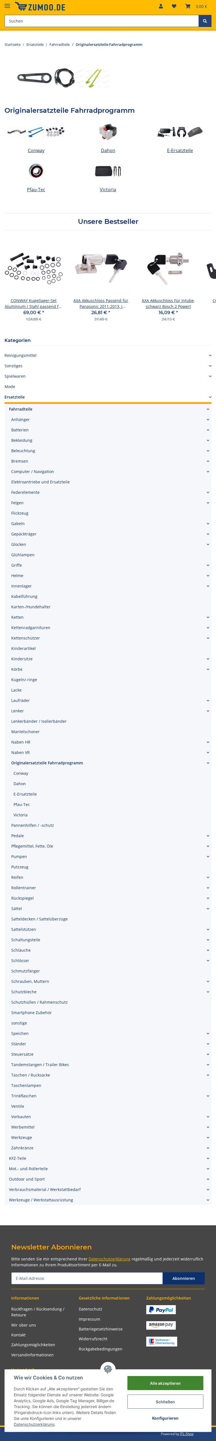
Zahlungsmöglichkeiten (33, 1344)
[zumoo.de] (40, 6)
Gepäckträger (24, 534)
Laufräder (20, 700)
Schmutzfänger (25, 971)
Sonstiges (13, 365)
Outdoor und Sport (27, 1179)
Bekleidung (21, 440)
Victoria (108, 189)
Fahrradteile (20, 409)
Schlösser (20, 960)
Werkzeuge (21, 1137)
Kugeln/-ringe (24, 679)
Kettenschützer (25, 638)
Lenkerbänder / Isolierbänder (39, 721)
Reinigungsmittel (20, 355)
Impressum (89, 1319)
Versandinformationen (32, 1354)
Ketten (17, 617)
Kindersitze (22, 658)
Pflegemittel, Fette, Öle (32, 846)
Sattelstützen (23, 929)
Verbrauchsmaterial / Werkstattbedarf (45, 1189)
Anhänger (20, 419)
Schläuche (21, 950)
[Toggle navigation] (7, 3)
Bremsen (19, 461)
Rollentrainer (23, 887)
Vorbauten (21, 1116)
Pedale (17, 835)
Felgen (17, 502)
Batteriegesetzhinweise (101, 1329)
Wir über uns (23, 1325)
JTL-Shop (187, 1433)
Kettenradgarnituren (30, 627)
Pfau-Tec (36, 189)
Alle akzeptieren (165, 1383)
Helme (17, 575)
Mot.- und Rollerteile (28, 1168)
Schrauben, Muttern (30, 981)
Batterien (20, 430)
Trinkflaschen (24, 1095)
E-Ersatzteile (180, 150)
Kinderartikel (23, 648)
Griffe (16, 565)
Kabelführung (24, 596)
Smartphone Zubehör (31, 1012)
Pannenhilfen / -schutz (32, 825)
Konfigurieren (165, 1418)
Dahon (108, 150)
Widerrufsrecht (93, 1338)
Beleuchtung (23, 450)
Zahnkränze (22, 1147)
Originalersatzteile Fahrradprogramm (47, 762)
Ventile (17, 1106)
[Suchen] (205, 21)
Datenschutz (90, 1309)
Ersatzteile (14, 397)
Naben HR (20, 742)
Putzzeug (19, 867)
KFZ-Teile (17, 1158)
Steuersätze (22, 1054)
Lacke (16, 690)
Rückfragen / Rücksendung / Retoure (37, 1312)
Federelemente (25, 492)
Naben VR (20, 752)
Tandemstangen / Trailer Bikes (40, 1064)
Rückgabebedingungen (100, 1349)
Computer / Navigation (32, 471)
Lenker (17, 710)
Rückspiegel (22, 898)
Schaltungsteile (25, 939)
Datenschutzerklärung (109, 1259)
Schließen (165, 1401)
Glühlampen (23, 554)
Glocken (18, 544)
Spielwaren (15, 376)
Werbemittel (23, 1127)
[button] (160, 6)
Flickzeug (19, 513)
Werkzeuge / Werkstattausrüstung (41, 1200)
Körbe (16, 669)
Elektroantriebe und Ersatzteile (40, 482)
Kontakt (18, 1335)
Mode (9, 386)
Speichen (20, 1033)
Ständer (18, 1043)
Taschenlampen (26, 1085)
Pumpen (19, 856)
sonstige (19, 1023)
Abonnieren (183, 1278)
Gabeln (18, 523)
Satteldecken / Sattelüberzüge (39, 919)
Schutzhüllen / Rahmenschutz (39, 1002)
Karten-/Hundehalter (31, 606)
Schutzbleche (24, 991)
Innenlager (21, 586)
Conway (36, 150)
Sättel (16, 908)
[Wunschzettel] (174, 6)
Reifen (17, 877)
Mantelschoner (25, 731)
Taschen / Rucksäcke (30, 1075)
